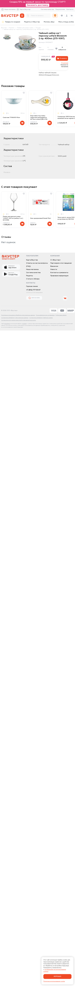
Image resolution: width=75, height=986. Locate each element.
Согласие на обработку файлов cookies (41, 317)
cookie (24, 323)
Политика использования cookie (54, 981)
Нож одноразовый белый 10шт (40, 218)
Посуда (38, 27)
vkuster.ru (7, 323)
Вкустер (4, 27)
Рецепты (29, 276)
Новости (53, 269)
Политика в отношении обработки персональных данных (18, 315)
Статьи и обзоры (32, 279)
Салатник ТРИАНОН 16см (11, 117)
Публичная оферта (60, 315)
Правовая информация (59, 276)
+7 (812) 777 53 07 (33, 290)
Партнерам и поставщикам (61, 263)
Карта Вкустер (25, 9)
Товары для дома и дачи (25, 27)
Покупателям (60, 9)
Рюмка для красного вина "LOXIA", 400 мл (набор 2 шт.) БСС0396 (13, 218)
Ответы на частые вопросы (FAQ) (37, 264)
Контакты (70, 9)
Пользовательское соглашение (45, 315)
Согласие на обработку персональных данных (14, 317)
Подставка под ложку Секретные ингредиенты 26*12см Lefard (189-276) (38, 117)
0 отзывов (50, 48)
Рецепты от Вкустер (32, 22)
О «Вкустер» (55, 260)
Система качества (47, 9)
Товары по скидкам (12, 22)
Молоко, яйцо (49, 22)
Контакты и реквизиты (59, 272)
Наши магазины (10, 9)
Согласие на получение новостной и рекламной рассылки (18, 320)
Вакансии (54, 266)
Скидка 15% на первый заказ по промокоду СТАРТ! (37, 3)
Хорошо (57, 976)
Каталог (12, 27)
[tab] (6, 37)
